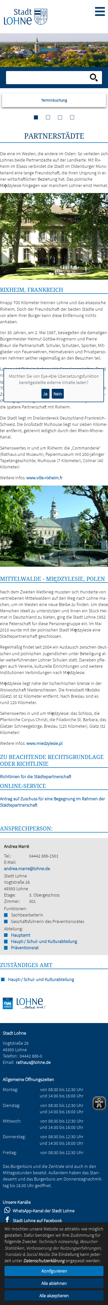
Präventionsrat (25, 947)
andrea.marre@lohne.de (27, 868)
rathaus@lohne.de (33, 1062)
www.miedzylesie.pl (44, 743)
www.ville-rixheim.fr (44, 478)
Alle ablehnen (54, 1283)
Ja (45, 394)
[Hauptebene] (25, 16)
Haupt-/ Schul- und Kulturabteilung (44, 941)
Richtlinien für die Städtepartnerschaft (35, 776)
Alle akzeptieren (54, 1295)
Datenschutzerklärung (44, 1260)
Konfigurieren (54, 1271)
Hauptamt (20, 935)
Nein (57, 394)
